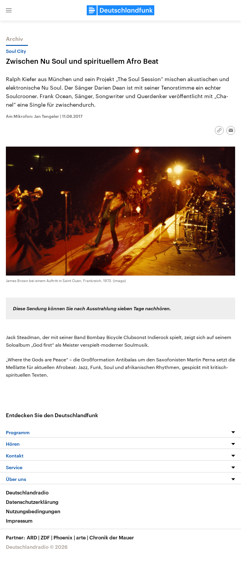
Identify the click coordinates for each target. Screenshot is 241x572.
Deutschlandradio (27, 492)
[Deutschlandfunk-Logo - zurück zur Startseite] (120, 10)
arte (82, 537)
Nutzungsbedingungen (33, 511)
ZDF (46, 537)
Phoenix (64, 537)
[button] (9, 10)
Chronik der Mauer (111, 537)
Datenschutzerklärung (32, 502)
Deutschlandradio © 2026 (37, 547)
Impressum (19, 521)
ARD (33, 537)
